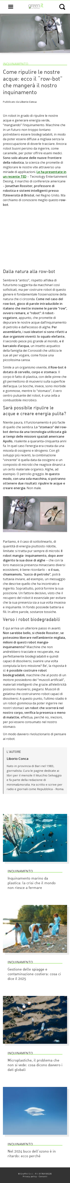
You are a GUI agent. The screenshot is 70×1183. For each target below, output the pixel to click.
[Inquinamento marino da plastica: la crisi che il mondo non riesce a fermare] (35, 863)
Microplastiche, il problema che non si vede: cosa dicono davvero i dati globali (35, 1065)
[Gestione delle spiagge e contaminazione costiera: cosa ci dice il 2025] (35, 954)
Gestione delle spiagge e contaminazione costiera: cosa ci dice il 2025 (34, 974)
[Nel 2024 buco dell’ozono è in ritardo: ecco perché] (35, 1136)
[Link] (35, 534)
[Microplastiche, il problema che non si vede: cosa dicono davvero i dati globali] (35, 1045)
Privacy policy (30, 1176)
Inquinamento (15, 64)
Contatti (43, 1176)
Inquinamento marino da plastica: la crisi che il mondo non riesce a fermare (32, 883)
